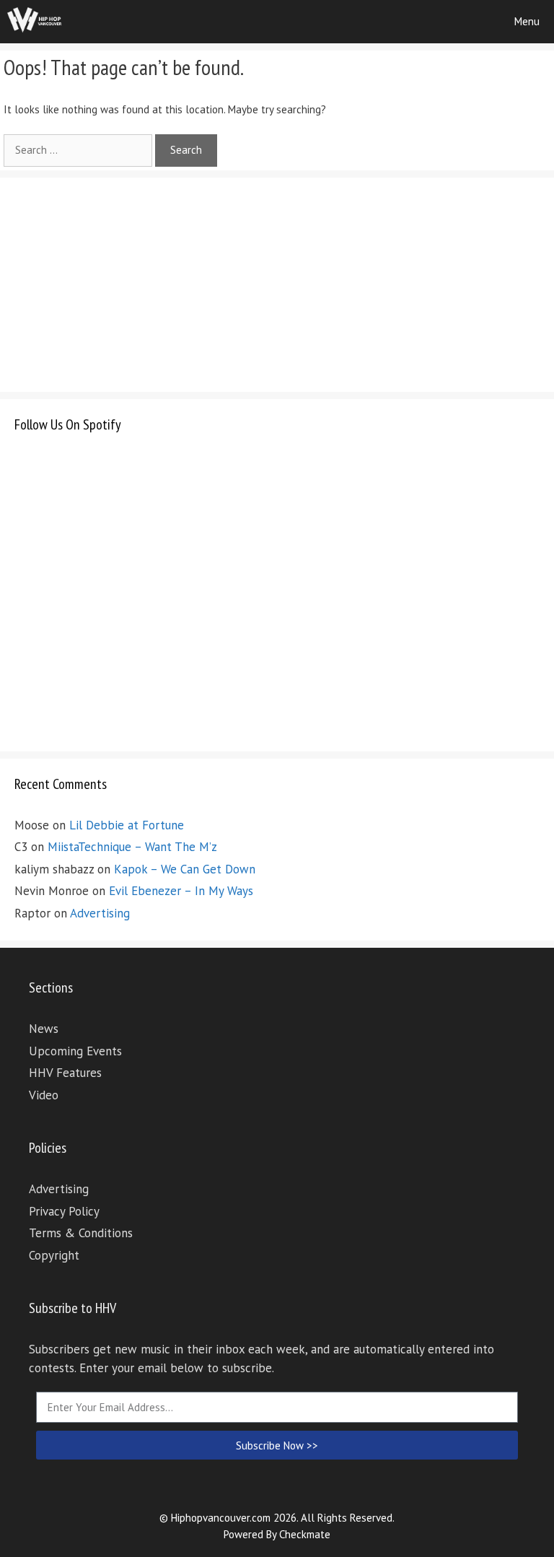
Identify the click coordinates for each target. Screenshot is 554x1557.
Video (43, 1095)
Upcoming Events (75, 1051)
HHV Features (65, 1073)
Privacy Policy (64, 1211)
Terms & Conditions (81, 1233)
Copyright (54, 1255)
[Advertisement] (122, 282)
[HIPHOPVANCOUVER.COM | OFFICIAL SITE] (34, 21)
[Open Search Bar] (459, 21)
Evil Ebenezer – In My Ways (181, 891)
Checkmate (304, 1534)
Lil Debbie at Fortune (126, 825)
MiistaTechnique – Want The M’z (132, 847)
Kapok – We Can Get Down (184, 869)
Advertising (100, 913)
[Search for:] (79, 150)
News (43, 1029)
